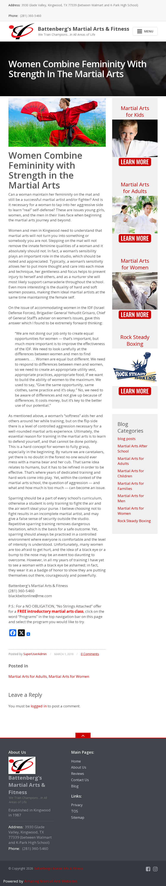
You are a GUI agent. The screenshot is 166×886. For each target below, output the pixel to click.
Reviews (77, 773)
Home (76, 761)
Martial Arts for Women (69, 676)
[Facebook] (148, 869)
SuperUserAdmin (35, 654)
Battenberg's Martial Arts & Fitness (58, 868)
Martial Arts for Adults (27, 676)
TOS (74, 811)
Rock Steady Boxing (134, 340)
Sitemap (77, 817)
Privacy (77, 805)
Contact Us (80, 779)
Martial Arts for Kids (135, 111)
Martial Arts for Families (131, 486)
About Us (78, 767)
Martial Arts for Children (131, 473)
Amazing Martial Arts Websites (50, 881)
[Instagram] (155, 869)
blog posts (127, 438)
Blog (75, 786)
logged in (39, 706)
